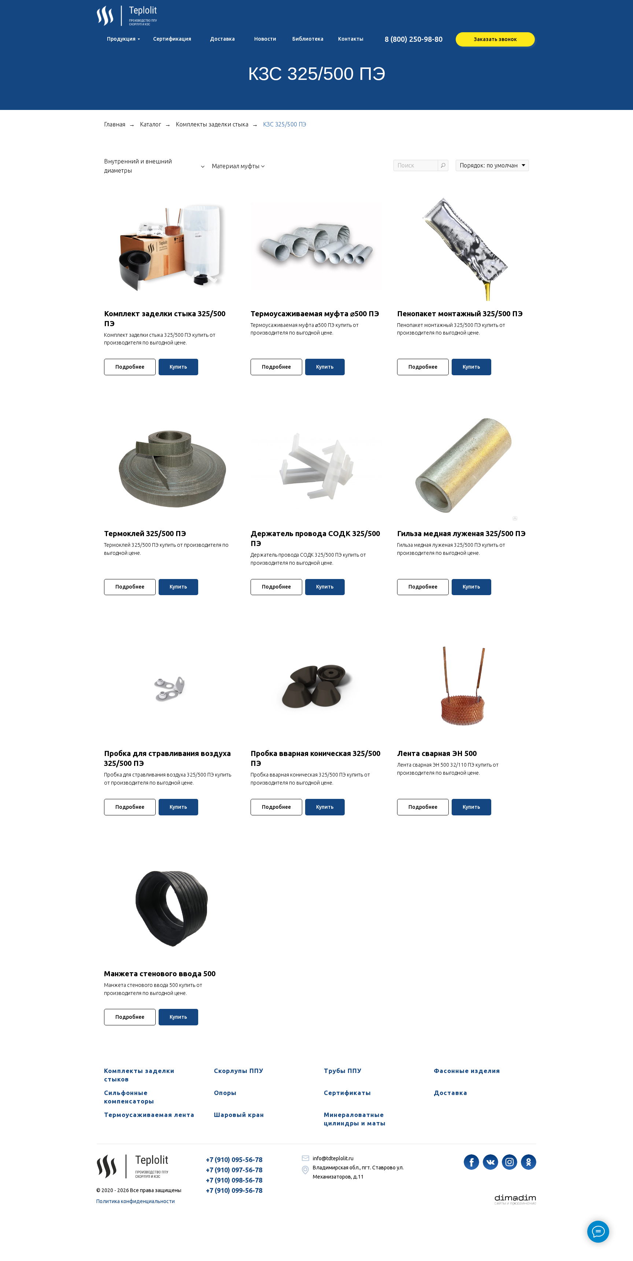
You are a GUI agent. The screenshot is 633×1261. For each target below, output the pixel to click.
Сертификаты (347, 1092)
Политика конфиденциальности (135, 1201)
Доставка (450, 1092)
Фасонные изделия (467, 1070)
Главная (114, 124)
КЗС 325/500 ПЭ (284, 124)
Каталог (150, 124)
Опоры (225, 1092)
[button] (495, 39)
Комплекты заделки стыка (212, 124)
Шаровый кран (239, 1114)
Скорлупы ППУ (238, 1070)
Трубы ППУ (343, 1070)
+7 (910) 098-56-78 (234, 1180)
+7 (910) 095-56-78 (234, 1159)
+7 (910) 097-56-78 (234, 1169)
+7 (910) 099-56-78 (234, 1190)
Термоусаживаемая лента (149, 1114)
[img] (471, 1162)
